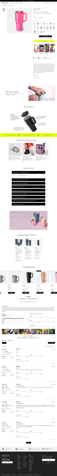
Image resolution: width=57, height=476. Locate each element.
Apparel (18, 464)
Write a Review (52, 343)
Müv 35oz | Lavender (8, 370)
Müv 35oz (5, 5)
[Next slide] (55, 0)
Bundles (18, 460)
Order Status (24, 460)
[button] (19, 20)
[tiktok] (5, 459)
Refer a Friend (31, 462)
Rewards (47, 2)
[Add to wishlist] (54, 36)
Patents (30, 470)
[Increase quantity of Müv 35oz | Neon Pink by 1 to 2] (37, 36)
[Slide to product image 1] (3, 10)
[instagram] (2, 459)
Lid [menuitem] (38, 337)
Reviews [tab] (4, 340)
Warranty (24, 464)
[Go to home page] (7, 456)
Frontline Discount (24, 466)
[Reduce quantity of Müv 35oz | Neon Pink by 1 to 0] (34, 36)
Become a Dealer (30, 467)
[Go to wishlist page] (49, 2)
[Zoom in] (30, 31)
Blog (30, 459)
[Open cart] (54, 2)
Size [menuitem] (35, 337)
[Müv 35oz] (29, 277)
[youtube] (9, 459)
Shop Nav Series (27, 258)
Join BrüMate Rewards (31, 461)
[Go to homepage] (4, 3)
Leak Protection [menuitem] (24, 337)
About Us (30, 456)
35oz (41, 17)
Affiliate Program (30, 464)
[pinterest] (7, 459)
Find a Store (25, 462)
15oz (34, 17)
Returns (24, 461)
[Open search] (50, 2)
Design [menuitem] (19, 337)
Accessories (19, 463)
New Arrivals (19, 456)
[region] (28, 331)
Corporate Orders (30, 469)
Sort (46, 346)
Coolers (18, 459)
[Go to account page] (52, 2)
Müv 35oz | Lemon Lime (8, 352)
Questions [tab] (11, 340)
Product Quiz (25, 456)
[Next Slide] (54, 331)
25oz (38, 17)
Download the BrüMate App (19, 468)
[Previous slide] (1, 0)
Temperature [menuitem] (31, 337)
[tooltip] (8, 306)
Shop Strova (37, 258)
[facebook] (4, 459)
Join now (50, 13)
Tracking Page (32, 0)
